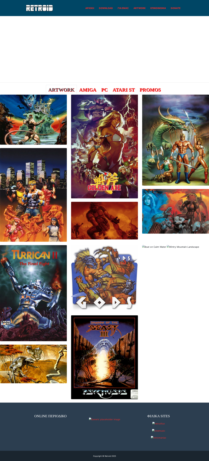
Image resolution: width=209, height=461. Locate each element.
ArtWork (140, 8)
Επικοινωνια (158, 8)
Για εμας (123, 8)
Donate (176, 8)
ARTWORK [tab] (61, 89)
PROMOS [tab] (150, 89)
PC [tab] (104, 89)
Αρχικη (89, 8)
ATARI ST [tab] (124, 89)
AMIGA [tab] (87, 89)
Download (106, 8)
